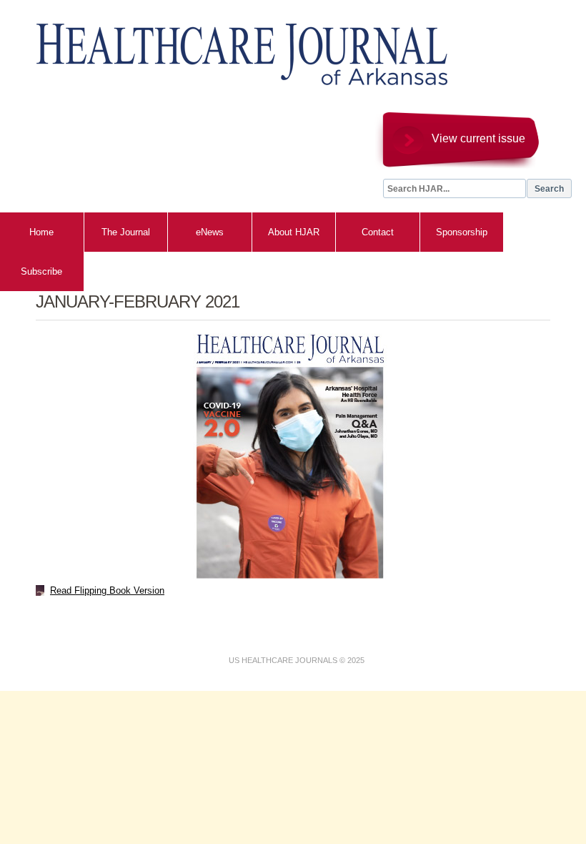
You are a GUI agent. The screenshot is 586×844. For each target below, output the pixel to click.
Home (41, 232)
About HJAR (293, 232)
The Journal (125, 232)
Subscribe (41, 271)
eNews (210, 232)
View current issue (478, 138)
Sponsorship (461, 232)
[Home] (228, 47)
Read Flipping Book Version (107, 590)
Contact (378, 232)
